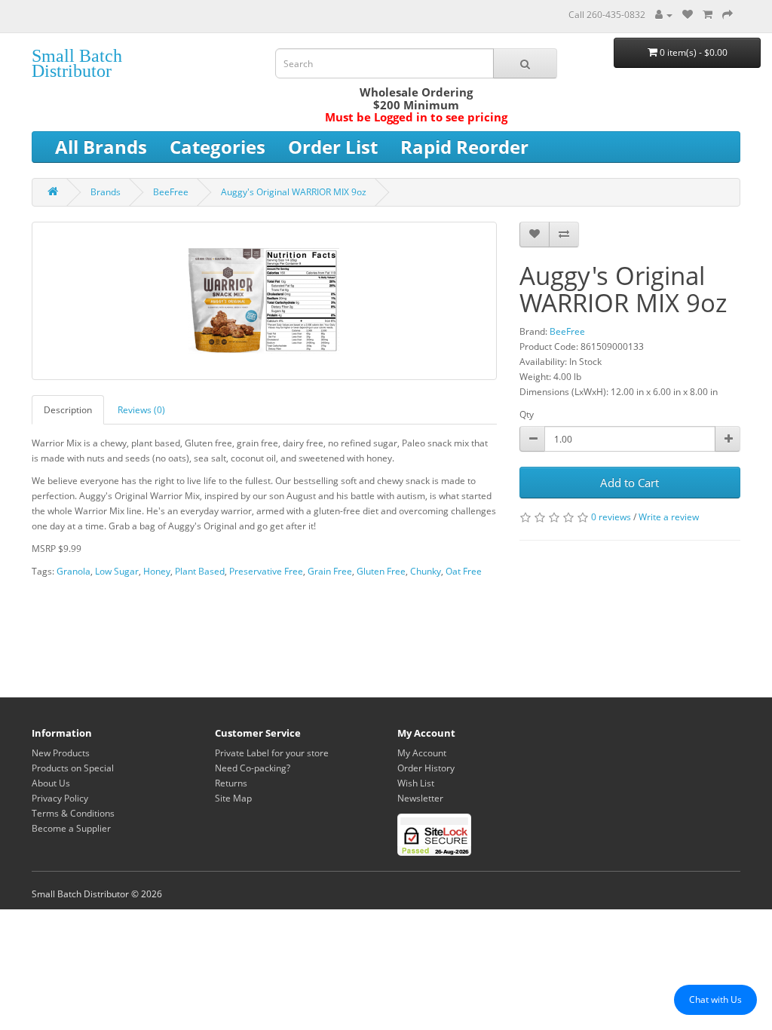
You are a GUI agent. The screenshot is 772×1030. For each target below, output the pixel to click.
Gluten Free (381, 571)
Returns (231, 783)
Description (68, 409)
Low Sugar (117, 571)
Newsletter (420, 798)
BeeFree (170, 191)
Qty (526, 414)
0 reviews (611, 516)
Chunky (425, 571)
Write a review (669, 516)
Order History (426, 768)
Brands (105, 191)
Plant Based (200, 571)
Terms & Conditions (73, 813)
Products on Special (73, 768)
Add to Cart (629, 482)
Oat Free (464, 571)
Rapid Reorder (464, 146)
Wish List (415, 783)
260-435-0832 (616, 14)
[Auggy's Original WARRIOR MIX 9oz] (264, 301)
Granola (73, 571)
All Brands (101, 146)
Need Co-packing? (252, 768)
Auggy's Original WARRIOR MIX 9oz (293, 191)
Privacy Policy (60, 798)
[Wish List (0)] (687, 14)
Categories (217, 146)
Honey (156, 571)
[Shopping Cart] (707, 14)
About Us (51, 783)
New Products (61, 752)
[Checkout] (727, 14)
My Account (421, 752)
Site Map (233, 798)
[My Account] (663, 14)
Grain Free (330, 571)
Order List (333, 146)
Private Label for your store (272, 752)
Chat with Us (715, 999)
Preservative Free (266, 571)
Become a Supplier (71, 828)
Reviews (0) (141, 409)
